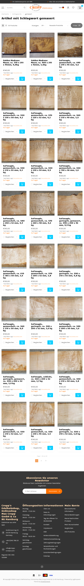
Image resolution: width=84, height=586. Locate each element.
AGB (45, 532)
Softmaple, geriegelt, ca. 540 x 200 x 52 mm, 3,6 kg (41, 326)
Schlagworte (16, 14)
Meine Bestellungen (72, 515)
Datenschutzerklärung (52, 539)
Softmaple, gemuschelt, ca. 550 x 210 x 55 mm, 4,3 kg (13, 169)
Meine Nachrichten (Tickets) (71, 519)
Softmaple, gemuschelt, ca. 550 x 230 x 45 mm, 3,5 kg (41, 432)
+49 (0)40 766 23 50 (12, 541)
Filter (75, 25)
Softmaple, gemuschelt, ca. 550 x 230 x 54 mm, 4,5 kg (41, 169)
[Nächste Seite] (45, 460)
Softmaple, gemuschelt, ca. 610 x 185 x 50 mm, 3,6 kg (13, 274)
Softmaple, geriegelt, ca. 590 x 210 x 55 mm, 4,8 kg (69, 273)
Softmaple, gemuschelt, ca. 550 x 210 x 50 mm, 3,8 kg (70, 380)
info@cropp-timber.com (10, 549)
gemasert (28, 14)
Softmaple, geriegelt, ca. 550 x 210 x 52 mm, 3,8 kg (69, 431)
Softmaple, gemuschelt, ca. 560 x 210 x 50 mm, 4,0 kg (13, 327)
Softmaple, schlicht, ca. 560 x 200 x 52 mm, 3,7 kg (41, 379)
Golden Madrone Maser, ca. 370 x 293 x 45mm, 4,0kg (13, 62)
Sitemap (47, 556)
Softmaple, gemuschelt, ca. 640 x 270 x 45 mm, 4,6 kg (69, 63)
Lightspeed (76, 579)
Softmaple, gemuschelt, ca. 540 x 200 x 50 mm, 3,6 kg (69, 327)
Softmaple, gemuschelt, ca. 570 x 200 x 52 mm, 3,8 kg (41, 274)
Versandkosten (17, 73)
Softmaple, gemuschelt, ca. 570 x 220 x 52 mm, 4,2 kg (41, 116)
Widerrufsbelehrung (51, 535)
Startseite (5, 14)
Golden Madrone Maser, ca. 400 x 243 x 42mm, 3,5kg (41, 62)
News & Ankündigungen (50, 513)
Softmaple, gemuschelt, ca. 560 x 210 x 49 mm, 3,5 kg (69, 116)
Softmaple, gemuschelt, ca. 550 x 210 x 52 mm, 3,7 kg (13, 432)
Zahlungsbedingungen (52, 543)
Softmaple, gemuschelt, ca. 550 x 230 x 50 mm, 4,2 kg (13, 116)
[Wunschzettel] (73, 8)
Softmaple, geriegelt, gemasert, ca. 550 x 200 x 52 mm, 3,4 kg (14, 380)
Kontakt (46, 525)
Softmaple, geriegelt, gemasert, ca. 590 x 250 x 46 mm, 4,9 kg (70, 221)
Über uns (47, 509)
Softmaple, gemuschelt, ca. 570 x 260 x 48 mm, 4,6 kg (41, 221)
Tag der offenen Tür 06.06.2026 (51, 519)
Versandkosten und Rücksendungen (51, 547)
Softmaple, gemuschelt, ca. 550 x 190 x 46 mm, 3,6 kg (70, 169)
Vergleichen (9, 79)
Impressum (48, 528)
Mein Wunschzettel (72, 525)
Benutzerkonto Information (70, 510)
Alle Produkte (70, 532)
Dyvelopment (45, 582)
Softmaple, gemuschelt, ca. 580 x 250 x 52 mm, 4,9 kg (14, 221)
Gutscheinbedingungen (52, 552)
